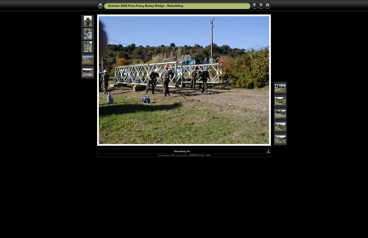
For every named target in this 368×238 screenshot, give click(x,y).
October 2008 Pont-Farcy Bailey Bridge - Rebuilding (145, 5)
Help (208, 155)
